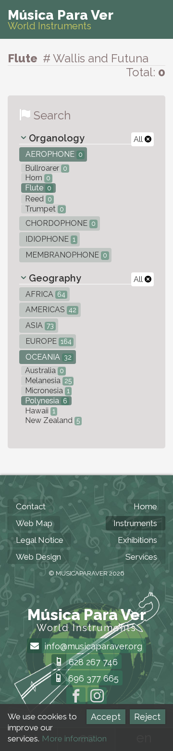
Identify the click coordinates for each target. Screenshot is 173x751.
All (139, 139)
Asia (39, 325)
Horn (36, 177)
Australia (43, 370)
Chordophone (60, 223)
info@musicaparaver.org (92, 646)
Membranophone (65, 254)
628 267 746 (92, 662)
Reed (37, 198)
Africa (44, 294)
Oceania (48, 357)
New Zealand (51, 420)
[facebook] (76, 696)
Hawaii (39, 410)
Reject (147, 717)
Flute (37, 187)
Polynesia (45, 400)
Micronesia (46, 390)
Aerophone (53, 154)
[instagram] (97, 696)
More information (74, 738)
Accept (106, 717)
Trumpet (43, 208)
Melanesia (47, 380)
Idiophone (49, 239)
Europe (48, 341)
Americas (50, 309)
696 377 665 (92, 678)
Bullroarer (45, 168)
